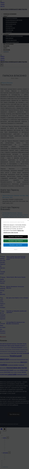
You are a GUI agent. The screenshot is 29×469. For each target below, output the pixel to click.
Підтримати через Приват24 (16, 240)
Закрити (15, 249)
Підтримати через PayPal (15, 244)
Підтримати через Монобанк (16, 236)
